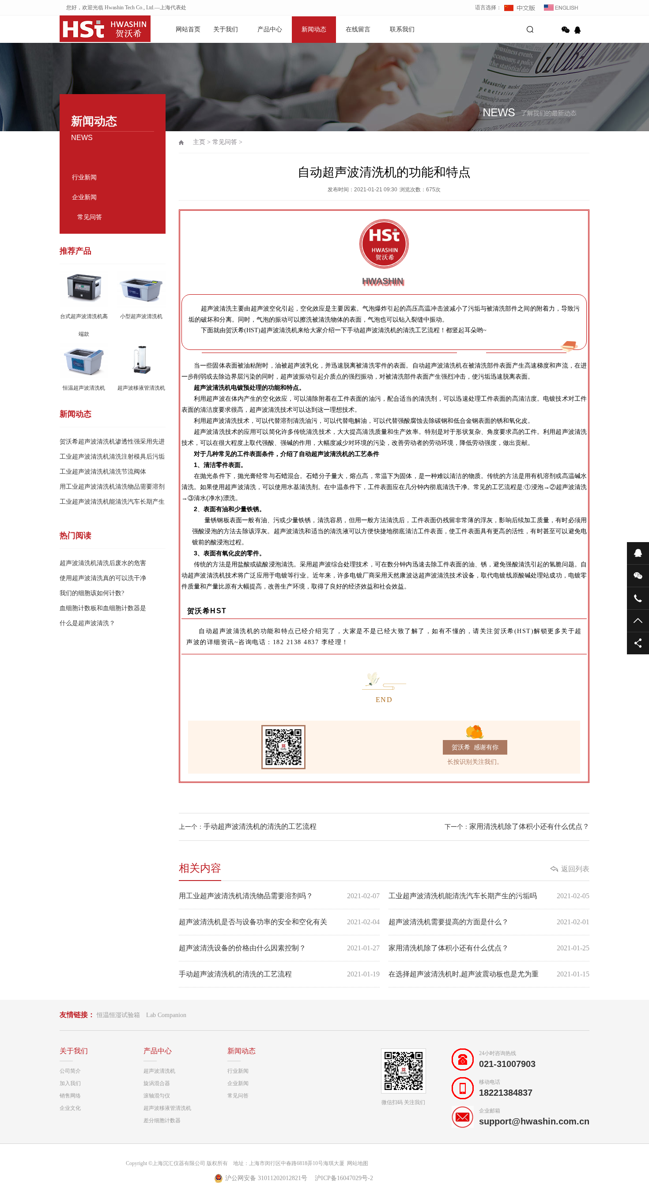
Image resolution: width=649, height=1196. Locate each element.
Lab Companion (166, 1015)
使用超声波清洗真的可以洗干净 (103, 578)
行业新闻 (84, 177)
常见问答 (89, 217)
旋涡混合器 (156, 1083)
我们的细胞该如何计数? (92, 593)
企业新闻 (84, 197)
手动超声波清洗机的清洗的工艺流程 (260, 826)
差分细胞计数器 (162, 1120)
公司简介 (70, 1071)
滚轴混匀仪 (156, 1096)
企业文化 (70, 1108)
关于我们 (225, 29)
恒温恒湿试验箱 (118, 1015)
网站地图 (356, 1163)
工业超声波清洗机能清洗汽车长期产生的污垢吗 (489, 896)
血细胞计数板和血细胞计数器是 (103, 608)
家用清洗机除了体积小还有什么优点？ (529, 826)
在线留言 (358, 29)
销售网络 (70, 1096)
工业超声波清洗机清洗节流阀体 (103, 471)
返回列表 (575, 869)
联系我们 (402, 29)
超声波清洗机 (159, 1071)
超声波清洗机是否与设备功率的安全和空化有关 (279, 922)
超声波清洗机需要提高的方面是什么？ (489, 922)
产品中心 (269, 29)
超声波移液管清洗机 (167, 1108)
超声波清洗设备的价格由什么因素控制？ (279, 948)
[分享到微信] (565, 30)
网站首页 (188, 29)
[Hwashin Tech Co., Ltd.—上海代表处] (90, 28)
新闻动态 (314, 29)
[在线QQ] (578, 30)
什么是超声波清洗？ (87, 623)
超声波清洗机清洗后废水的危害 (103, 563)
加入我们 (70, 1083)
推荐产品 (75, 251)
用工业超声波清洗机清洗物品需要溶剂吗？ (279, 896)
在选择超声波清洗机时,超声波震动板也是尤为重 (489, 974)
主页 (199, 142)
